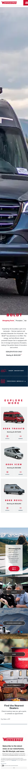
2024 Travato (14, 429)
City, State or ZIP (5, 719)
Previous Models (15, 381)
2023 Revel (14, 500)
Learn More (14, 568)
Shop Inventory (16, 370)
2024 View (14, 464)
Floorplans (19, 320)
